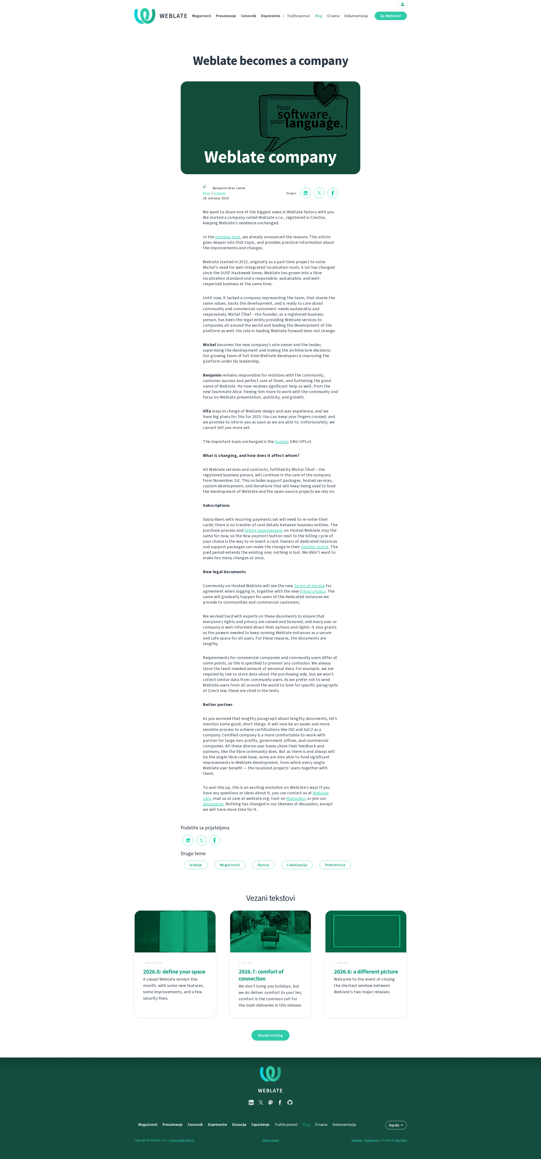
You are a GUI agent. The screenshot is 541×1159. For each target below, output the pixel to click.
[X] (261, 1102)
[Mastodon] (270, 1102)
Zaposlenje (260, 1124)
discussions (213, 804)
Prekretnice (335, 864)
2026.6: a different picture (366, 971)
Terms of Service (309, 586)
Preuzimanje (226, 15)
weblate (270, 1090)
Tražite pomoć (298, 15)
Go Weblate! (390, 15)
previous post (228, 237)
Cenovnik (248, 15)
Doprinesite (270, 15)
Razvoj (263, 864)
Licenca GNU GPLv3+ (181, 1140)
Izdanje (219, 193)
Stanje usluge (270, 1140)
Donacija (239, 1124)
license (281, 441)
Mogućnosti (201, 15)
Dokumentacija (356, 15)
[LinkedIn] (251, 1102)
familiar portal (315, 547)
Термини (356, 1140)
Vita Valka (401, 1140)
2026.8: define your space (174, 971)
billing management (264, 530)
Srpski (394, 1125)
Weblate (174, 16)
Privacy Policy (312, 591)
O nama (333, 15)
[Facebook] (280, 1102)
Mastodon (295, 798)
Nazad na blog (270, 1035)
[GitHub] (290, 1102)
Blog (318, 15)
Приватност (372, 1140)
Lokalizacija (297, 864)
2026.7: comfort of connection (261, 975)
